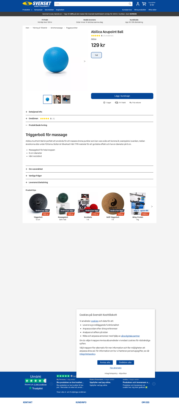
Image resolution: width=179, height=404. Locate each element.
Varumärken (49, 10)
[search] (93, 4)
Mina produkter (140, 10)
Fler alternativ (115, 368)
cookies (94, 321)
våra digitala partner (130, 335)
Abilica (93, 39)
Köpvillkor (123, 373)
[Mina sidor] (137, 4)
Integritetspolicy (87, 354)
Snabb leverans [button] (89, 21)
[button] (148, 4)
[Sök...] (130, 4)
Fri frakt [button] (45, 21)
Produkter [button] (26, 10)
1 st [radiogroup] (96, 55)
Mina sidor (152, 10)
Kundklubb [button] (134, 21)
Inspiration (60, 10)
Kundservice (127, 10)
